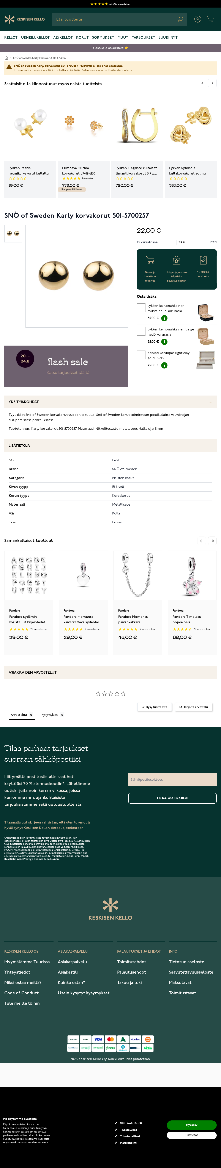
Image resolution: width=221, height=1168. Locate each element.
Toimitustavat (182, 993)
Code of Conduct (21, 993)
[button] (212, 541)
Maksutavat (180, 982)
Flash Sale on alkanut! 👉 (110, 48)
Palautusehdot (131, 972)
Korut (82, 38)
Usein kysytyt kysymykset (83, 993)
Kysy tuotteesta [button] (156, 707)
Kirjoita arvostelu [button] (196, 707)
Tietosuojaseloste (186, 962)
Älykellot (63, 38)
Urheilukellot (35, 38)
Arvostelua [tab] (19, 715)
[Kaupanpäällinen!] (84, 126)
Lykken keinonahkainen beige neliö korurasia (171, 332)
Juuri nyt (168, 38)
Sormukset (103, 38)
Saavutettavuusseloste (191, 972)
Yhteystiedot (17, 972)
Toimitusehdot (131, 962)
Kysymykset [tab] (49, 715)
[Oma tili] (197, 19)
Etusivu (6, 58)
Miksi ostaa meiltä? (22, 982)
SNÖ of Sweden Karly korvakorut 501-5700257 (39, 58)
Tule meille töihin (22, 1003)
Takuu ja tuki (129, 982)
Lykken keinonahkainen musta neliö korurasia (166, 308)
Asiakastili (68, 972)
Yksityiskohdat (24, 402)
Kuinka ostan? (71, 982)
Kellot (11, 38)
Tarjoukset (143, 38)
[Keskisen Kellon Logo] (24, 19)
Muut (123, 38)
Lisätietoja (19, 446)
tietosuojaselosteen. (67, 828)
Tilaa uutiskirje (172, 798)
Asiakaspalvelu (72, 962)
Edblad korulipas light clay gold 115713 (169, 355)
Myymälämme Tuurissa (27, 962)
